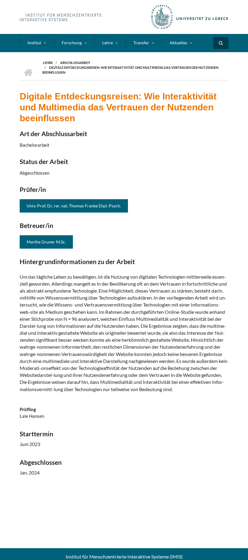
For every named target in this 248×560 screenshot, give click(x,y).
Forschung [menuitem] (72, 42)
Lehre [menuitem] (107, 42)
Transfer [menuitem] (141, 42)
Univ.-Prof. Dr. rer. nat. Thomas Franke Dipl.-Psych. (74, 205)
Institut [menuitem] (34, 42)
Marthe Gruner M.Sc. (46, 241)
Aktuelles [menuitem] (178, 42)
